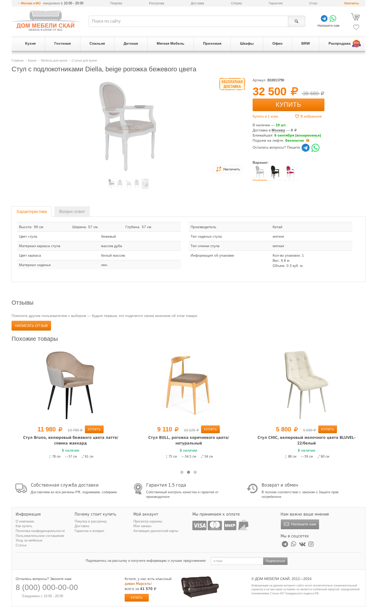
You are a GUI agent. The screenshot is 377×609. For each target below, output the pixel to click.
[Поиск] (296, 21)
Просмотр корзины (147, 521)
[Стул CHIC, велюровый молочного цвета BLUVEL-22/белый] (306, 384)
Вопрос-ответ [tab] (72, 211)
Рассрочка (156, 3)
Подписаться (275, 561)
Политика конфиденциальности (40, 531)
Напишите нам (303, 524)
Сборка (236, 3)
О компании (25, 521)
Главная (18, 60)
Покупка (116, 3)
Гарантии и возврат (89, 531)
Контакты (351, 3)
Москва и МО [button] (31, 3)
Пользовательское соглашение (40, 536)
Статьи (21, 545)
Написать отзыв (31, 326)
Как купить (24, 526)
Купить (288, 104)
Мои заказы (142, 526)
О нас (313, 3)
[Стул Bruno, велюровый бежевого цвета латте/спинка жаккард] (70, 384)
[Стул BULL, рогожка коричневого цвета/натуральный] (188, 384)
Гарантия (276, 3)
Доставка (197, 3)
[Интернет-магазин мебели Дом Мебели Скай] (46, 21)
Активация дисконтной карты (155, 531)
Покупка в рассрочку (91, 521)
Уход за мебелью (29, 540)
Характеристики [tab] (31, 211)
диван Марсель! (138, 584)
